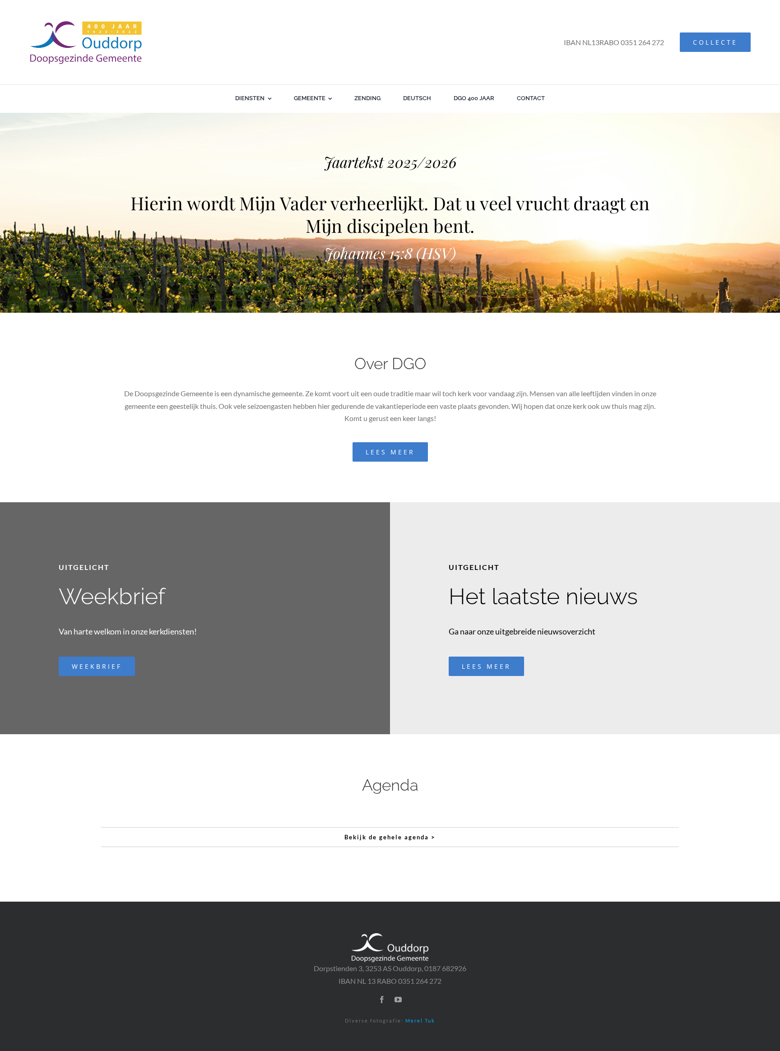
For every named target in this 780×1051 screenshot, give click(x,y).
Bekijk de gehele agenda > (390, 837)
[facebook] (381, 999)
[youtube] (398, 999)
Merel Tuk (420, 1020)
